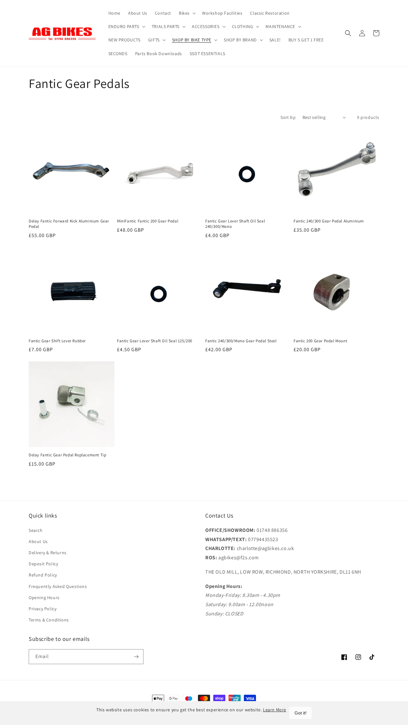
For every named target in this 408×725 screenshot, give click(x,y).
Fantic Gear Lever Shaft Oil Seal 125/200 (154, 341)
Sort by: (288, 117)
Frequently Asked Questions (58, 586)
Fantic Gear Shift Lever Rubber (57, 341)
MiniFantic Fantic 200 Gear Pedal (147, 221)
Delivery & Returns (48, 552)
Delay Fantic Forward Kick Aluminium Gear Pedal (69, 224)
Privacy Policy (42, 609)
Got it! (301, 712)
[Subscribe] (136, 656)
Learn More (274, 710)
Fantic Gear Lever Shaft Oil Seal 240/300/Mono (235, 224)
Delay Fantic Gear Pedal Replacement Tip (67, 455)
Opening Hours (44, 597)
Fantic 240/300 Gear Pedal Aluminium (329, 221)
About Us (38, 541)
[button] (186, 13)
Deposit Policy (43, 564)
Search (36, 530)
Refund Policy (43, 575)
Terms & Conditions (49, 620)
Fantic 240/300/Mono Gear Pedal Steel (241, 341)
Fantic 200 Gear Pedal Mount (320, 341)
